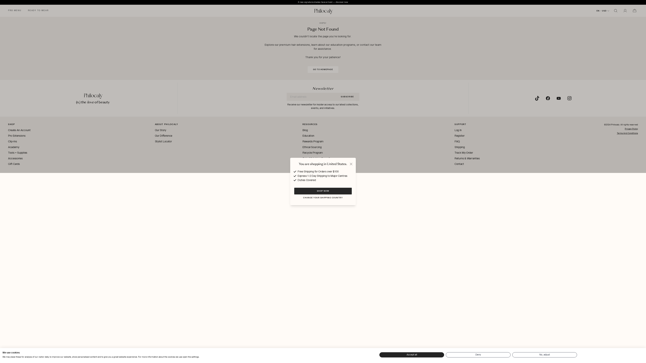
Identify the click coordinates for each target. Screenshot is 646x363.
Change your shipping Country (323, 197)
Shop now (323, 191)
